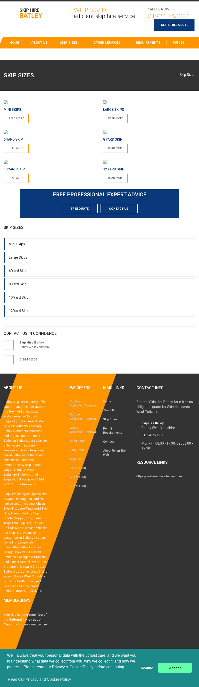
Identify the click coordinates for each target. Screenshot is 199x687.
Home (107, 401)
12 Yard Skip (18, 311)
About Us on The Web (114, 452)
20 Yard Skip (78, 477)
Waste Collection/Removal (83, 430)
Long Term (77, 450)
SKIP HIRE (30, 13)
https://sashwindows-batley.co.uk (159, 476)
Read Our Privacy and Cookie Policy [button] (39, 679)
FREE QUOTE (80, 208)
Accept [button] (175, 668)
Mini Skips (17, 244)
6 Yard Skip (17, 271)
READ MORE (16, 118)
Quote (15, 54)
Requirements (148, 42)
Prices (179, 42)
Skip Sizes (69, 42)
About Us (109, 410)
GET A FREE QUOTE (174, 25)
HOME (14, 42)
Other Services (107, 42)
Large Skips (18, 257)
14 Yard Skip (78, 468)
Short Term (77, 441)
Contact (41, 54)
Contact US (118, 208)
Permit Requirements (112, 430)
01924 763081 (169, 16)
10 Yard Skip (18, 297)
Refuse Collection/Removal (83, 416)
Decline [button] (147, 668)
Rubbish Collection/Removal (83, 403)
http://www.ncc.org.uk (32, 624)
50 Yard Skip (78, 486)
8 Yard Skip (17, 284)
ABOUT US (39, 42)
